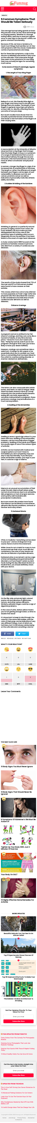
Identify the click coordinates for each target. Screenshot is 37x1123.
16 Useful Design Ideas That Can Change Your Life (17, 1107)
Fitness (18, 638)
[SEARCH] (34, 9)
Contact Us (18, 1119)
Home (4, 1118)
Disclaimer (31, 1118)
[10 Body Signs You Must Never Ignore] (18, 754)
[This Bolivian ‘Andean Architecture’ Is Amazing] (18, 989)
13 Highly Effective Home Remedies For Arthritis (17, 901)
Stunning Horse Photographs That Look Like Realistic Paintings (15, 1044)
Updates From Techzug (13, 1084)
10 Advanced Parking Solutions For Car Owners (16, 1093)
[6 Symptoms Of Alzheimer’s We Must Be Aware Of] (18, 807)
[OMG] (4, 746)
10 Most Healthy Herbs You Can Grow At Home (17, 1054)
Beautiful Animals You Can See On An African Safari (18, 934)
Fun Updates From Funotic (15, 1034)
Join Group (12, 1118)
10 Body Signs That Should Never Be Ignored (16, 793)
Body (4, 638)
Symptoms (27, 638)
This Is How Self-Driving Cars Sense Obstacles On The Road (18, 1088)
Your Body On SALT (9, 874)
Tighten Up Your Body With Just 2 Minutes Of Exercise (15, 848)
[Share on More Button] (32, 634)
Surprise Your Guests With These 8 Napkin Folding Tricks (17, 1049)
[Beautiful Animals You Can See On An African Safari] (18, 923)
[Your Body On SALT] (18, 862)
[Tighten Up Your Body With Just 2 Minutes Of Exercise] (18, 835)
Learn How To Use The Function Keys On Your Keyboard (16, 1097)
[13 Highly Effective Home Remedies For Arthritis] (18, 888)
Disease (11, 638)
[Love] (8, 879)
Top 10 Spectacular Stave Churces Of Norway (18, 956)
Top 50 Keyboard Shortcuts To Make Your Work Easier (18, 978)
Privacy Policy (21, 1118)
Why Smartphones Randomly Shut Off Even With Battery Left (17, 1103)
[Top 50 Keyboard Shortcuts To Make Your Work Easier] (18, 967)
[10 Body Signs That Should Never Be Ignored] (18, 780)
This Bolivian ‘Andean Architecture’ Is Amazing (18, 1000)
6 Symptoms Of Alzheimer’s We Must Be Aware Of (18, 820)
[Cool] (4, 879)
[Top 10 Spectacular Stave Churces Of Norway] (18, 945)
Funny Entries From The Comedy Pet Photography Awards (17, 1038)
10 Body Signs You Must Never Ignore (17, 766)
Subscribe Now (18, 1021)
